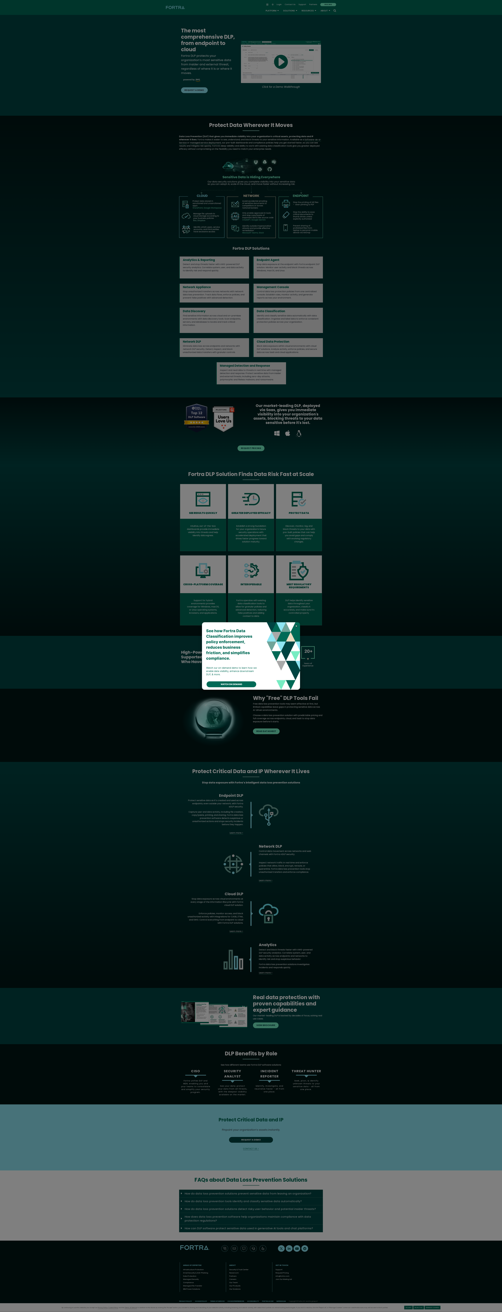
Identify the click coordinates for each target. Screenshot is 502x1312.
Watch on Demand (231, 684)
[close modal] (296, 626)
